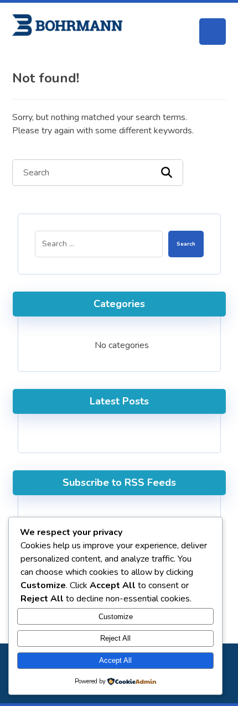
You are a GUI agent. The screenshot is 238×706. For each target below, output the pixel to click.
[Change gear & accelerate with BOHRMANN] (67, 25)
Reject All (115, 638)
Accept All (115, 660)
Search (186, 244)
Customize (116, 616)
